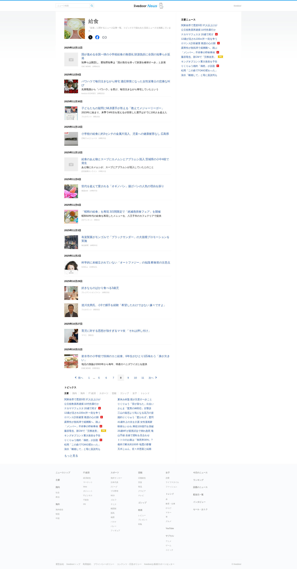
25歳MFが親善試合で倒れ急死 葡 (135, 430)
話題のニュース (200, 487)
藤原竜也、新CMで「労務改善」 (81, 430)
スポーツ (103, 393)
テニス (113, 504)
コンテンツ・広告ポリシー (129, 564)
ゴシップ (124, 393)
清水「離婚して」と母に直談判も (82, 449)
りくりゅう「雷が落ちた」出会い (136, 403)
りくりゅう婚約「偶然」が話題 (81, 440)
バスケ (113, 522)
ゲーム (168, 545)
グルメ (168, 521)
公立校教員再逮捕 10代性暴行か (81, 403)
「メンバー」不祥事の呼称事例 (81, 426)
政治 (57, 497)
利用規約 (87, 564)
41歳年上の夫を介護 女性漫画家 (135, 422)
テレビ (141, 495)
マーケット (88, 482)
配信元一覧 (198, 494)
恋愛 (167, 478)
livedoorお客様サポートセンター (159, 564)
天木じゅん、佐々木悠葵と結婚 (134, 449)
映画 (140, 510)
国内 (74, 393)
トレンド (145, 393)
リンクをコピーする (104, 37)
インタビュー (199, 502)
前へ (80, 377)
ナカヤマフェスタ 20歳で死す (80, 408)
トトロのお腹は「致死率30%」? (135, 439)
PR (84, 504)
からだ (168, 508)
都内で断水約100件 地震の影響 (134, 444)
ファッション (171, 487)
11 (142, 377)
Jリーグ (114, 487)
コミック (169, 550)
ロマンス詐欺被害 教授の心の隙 (81, 417)
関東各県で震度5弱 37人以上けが (82, 399)
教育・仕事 (170, 504)
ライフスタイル (172, 482)
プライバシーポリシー (104, 564)
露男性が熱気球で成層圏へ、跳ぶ (82, 422)
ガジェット (88, 491)
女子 (135, 393)
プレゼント (143, 520)
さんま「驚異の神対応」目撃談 (134, 408)
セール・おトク (200, 509)
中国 (57, 518)
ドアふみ (161, 6)
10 (135, 377)
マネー (168, 512)
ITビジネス (87, 495)
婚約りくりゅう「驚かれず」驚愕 (136, 417)
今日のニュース (200, 472)
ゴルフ (113, 500)
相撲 (112, 517)
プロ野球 (114, 491)
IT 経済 (92, 393)
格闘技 (113, 508)
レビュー (142, 515)
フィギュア (115, 530)
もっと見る (71, 455)
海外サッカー (116, 478)
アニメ (168, 541)
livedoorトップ (73, 564)
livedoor (237, 6)
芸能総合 (142, 478)
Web (85, 487)
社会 (57, 492)
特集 (140, 524)
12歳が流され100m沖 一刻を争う (82, 412)
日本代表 (114, 482)
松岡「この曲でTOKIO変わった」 (82, 444)
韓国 (57, 514)
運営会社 (60, 564)
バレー (113, 526)
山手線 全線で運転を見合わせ (134, 435)
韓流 (140, 487)
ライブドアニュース (145, 5)
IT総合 (86, 500)
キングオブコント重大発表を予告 (82, 435)
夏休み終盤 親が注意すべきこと (135, 399)
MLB (112, 495)
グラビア (142, 491)
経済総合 (87, 478)
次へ (151, 377)
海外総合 (59, 510)
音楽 (140, 482)
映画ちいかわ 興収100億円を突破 (136, 426)
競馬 (112, 513)
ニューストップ (63, 472)
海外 (82, 393)
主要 (66, 393)
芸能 (114, 393)
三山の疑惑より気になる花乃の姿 (136, 412)
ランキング (198, 480)
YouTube (170, 528)
